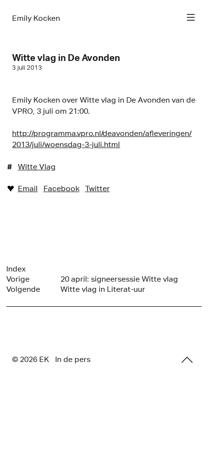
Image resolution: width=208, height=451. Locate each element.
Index (16, 268)
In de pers (72, 359)
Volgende (23, 289)
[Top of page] (187, 360)
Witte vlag (37, 166)
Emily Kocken (36, 18)
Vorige (18, 279)
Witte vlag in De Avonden (66, 57)
